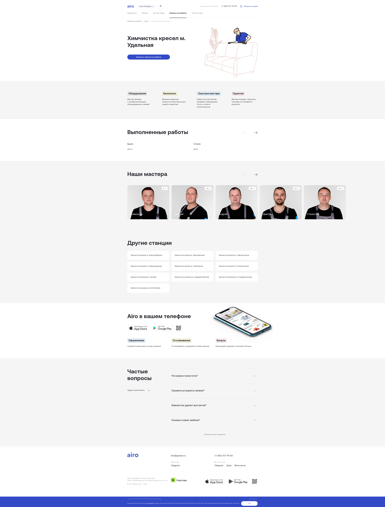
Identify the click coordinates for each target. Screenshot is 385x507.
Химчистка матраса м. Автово (143, 277)
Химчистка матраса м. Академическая (235, 277)
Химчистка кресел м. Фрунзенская (190, 255)
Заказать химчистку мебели (148, 57)
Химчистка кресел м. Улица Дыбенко (146, 255)
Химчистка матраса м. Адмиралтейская (192, 277)
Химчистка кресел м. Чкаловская (189, 266)
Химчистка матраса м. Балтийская (145, 288)
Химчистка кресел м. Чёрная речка (234, 255)
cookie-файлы (150, 503)
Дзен (229, 465)
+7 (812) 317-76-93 (229, 6)
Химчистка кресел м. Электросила (234, 266)
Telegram (175, 465)
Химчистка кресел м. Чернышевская (146, 266)
